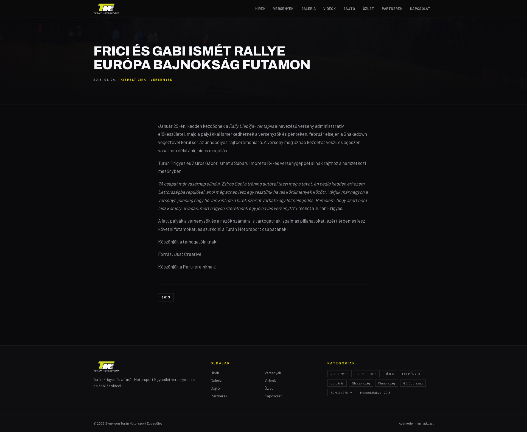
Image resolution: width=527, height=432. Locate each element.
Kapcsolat (420, 8)
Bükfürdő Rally (341, 392)
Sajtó (349, 8)
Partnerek (392, 8)
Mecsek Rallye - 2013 (375, 392)
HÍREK (389, 374)
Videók (329, 8)
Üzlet (368, 8)
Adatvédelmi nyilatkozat (416, 423)
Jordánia (337, 383)
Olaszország (361, 383)
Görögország (413, 383)
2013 (166, 297)
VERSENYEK (162, 79)
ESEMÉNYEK (411, 374)
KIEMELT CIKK (133, 79)
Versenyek (283, 8)
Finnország (386, 383)
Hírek (260, 8)
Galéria (308, 8)
